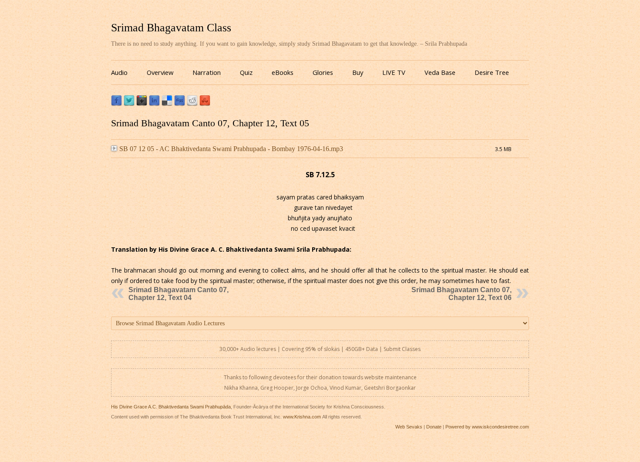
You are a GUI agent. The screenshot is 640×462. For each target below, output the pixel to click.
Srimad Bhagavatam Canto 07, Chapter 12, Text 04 (178, 293)
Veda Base (439, 72)
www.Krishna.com (302, 416)
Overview (160, 72)
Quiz (246, 72)
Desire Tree (492, 72)
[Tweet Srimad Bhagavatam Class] (129, 104)
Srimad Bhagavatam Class (171, 27)
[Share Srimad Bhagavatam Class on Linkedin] (154, 104)
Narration (206, 72)
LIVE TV (393, 72)
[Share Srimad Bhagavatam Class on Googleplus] (141, 104)
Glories (323, 72)
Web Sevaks (408, 426)
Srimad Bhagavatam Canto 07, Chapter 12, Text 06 (461, 293)
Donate (433, 426)
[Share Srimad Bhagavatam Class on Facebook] (116, 104)
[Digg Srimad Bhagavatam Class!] (179, 104)
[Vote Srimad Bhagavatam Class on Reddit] (192, 104)
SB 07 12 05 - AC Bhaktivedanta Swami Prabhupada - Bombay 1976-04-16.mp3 (231, 148)
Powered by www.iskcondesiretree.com (487, 426)
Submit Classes (402, 349)
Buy (357, 72)
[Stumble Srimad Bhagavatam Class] (204, 104)
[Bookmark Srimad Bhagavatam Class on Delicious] (167, 104)
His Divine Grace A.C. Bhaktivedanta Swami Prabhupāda (171, 406)
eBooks (282, 72)
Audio (119, 72)
